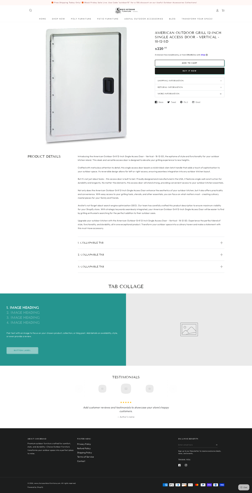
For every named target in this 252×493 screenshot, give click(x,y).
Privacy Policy (84, 444)
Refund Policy (84, 448)
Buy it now (190, 71)
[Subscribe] (217, 445)
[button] (30, 10)
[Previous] (80, 389)
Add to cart (189, 63)
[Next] (172, 389)
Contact (81, 461)
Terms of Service (85, 456)
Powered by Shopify (35, 487)
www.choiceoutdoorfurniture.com (47, 483)
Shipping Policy (84, 452)
